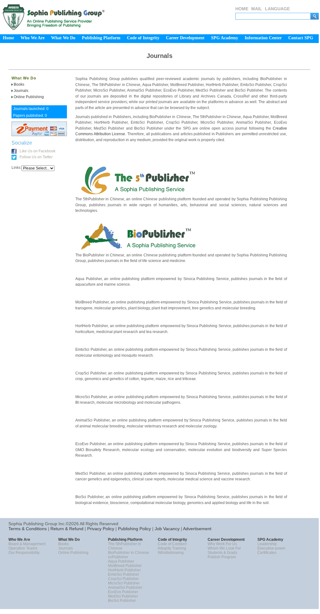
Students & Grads (222, 552)
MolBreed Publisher (125, 566)
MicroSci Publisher (124, 583)
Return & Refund (66, 528)
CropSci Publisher (123, 579)
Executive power (271, 548)
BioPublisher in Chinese (128, 552)
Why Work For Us (222, 544)
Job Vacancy (166, 528)
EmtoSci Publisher (123, 574)
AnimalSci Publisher (125, 587)
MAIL (256, 8)
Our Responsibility (24, 552)
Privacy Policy (100, 528)
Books (19, 84)
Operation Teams (22, 548)
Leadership (267, 544)
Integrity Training (172, 548)
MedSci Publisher (123, 596)
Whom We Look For (224, 548)
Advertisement (196, 528)
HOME (241, 8)
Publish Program (222, 557)
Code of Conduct (172, 544)
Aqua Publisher (121, 561)
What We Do (24, 78)
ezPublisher (118, 557)
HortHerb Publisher (124, 570)
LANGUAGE (277, 8)
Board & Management (26, 544)
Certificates (266, 552)
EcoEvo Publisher (123, 592)
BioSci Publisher (122, 600)
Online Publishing (29, 97)
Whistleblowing (171, 552)
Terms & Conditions (27, 528)
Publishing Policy (134, 528)
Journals (21, 90)
